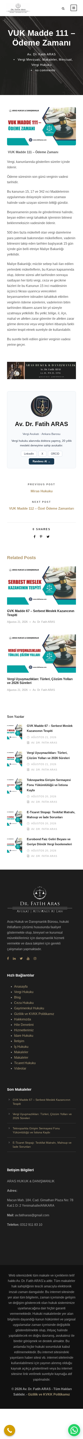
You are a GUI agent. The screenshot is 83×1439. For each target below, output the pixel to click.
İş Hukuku (21, 1046)
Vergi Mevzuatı (29, 59)
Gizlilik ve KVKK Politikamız (34, 1014)
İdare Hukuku (23, 1035)
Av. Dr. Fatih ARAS (41, 54)
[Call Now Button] (9, 1430)
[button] (74, 1430)
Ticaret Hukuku (25, 1063)
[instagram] (35, 958)
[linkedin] (14, 958)
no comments (45, 70)
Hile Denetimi (24, 1024)
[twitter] (21, 958)
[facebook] (8, 958)
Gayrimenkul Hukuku (29, 1008)
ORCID (55, 453)
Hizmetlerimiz (24, 1030)
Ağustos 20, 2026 (43, 796)
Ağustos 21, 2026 (17, 621)
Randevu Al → (41, 461)
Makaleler (49, 59)
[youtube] (28, 958)
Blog (17, 997)
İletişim (19, 1041)
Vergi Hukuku (41, 64)
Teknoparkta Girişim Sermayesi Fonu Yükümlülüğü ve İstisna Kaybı (49, 785)
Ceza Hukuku (24, 1003)
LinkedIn (29, 453)
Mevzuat (65, 59)
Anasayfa (21, 986)
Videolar (20, 1068)
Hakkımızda (22, 1019)
